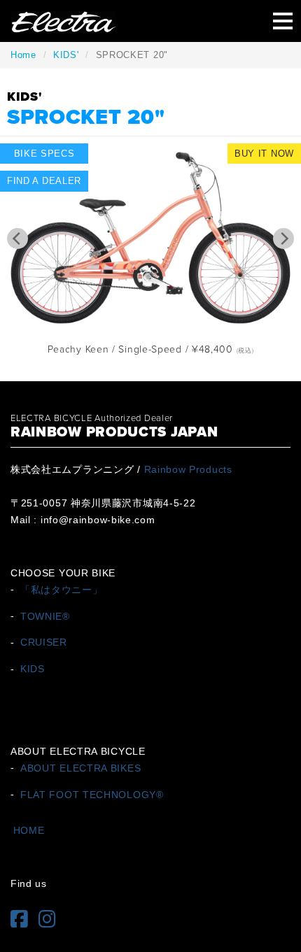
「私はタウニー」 (61, 589)
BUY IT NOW (264, 153)
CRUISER (43, 642)
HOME (29, 830)
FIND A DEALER (44, 181)
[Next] (283, 238)
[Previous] (17, 238)
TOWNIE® (45, 615)
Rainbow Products (188, 469)
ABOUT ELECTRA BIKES (80, 767)
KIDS (32, 668)
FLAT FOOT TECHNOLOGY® (92, 794)
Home (23, 55)
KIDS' (66, 55)
